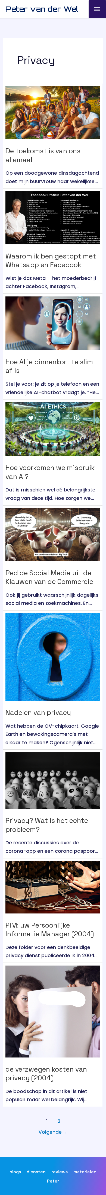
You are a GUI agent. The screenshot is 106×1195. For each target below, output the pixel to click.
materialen (84, 1172)
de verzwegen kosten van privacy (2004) (46, 1073)
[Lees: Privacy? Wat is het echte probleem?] (52, 780)
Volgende (53, 1132)
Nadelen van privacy (38, 712)
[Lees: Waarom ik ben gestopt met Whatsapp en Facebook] (52, 217)
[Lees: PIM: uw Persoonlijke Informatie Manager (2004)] (52, 886)
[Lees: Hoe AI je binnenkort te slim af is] (52, 322)
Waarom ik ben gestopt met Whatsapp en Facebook (50, 260)
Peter (53, 1181)
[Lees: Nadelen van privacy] (52, 656)
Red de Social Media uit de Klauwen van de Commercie (49, 577)
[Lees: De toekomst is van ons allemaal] (52, 112)
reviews (59, 1172)
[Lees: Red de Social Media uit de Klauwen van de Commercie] (52, 534)
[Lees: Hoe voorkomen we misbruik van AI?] (52, 428)
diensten (36, 1172)
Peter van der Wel (42, 9)
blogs (15, 1172)
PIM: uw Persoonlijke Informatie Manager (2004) (49, 929)
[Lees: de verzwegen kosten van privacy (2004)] (52, 1011)
